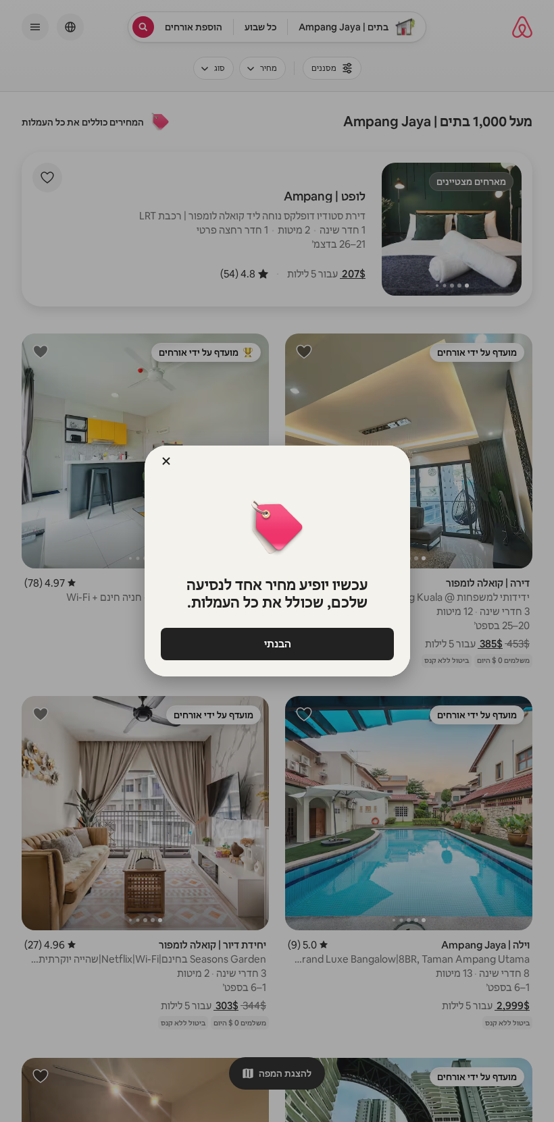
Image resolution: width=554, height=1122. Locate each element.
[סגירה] (166, 461)
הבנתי (277, 644)
